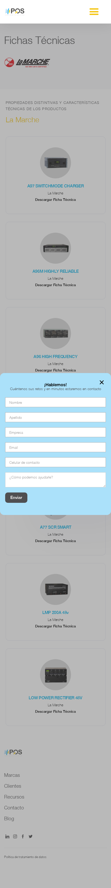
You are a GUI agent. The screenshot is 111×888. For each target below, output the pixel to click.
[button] (94, 12)
